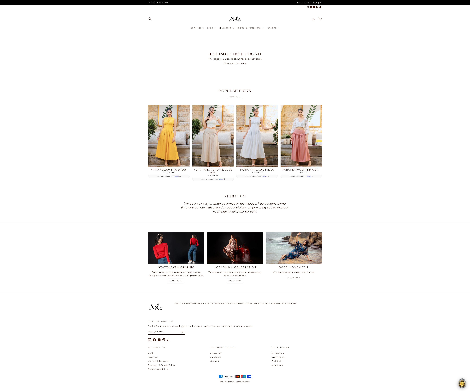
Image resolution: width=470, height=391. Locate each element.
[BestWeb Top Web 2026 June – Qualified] (462, 383)
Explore (169, 164)
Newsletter (277, 365)
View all (235, 97)
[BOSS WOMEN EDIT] (294, 248)
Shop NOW (235, 281)
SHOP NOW (176, 281)
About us (152, 357)
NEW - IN (196, 28)
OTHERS (272, 28)
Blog (150, 353)
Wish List (276, 361)
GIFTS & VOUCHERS (250, 28)
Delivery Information (158, 361)
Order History (279, 357)
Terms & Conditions (158, 369)
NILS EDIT (225, 28)
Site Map (214, 361)
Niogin (247, 382)
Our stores (215, 357)
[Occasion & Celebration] (235, 248)
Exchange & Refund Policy (161, 365)
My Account (278, 353)
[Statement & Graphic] (176, 248)
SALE (210, 28)
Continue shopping (235, 63)
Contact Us (216, 353)
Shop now (294, 278)
